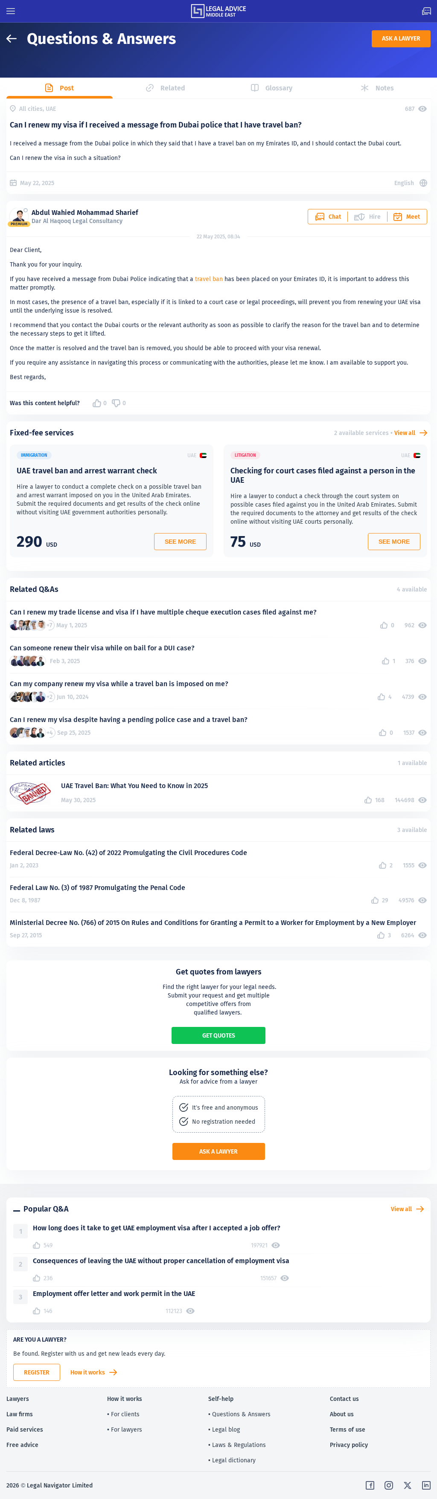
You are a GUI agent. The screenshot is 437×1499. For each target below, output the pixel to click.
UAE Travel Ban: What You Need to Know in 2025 (134, 786)
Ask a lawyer (401, 38)
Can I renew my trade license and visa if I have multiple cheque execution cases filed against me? (163, 612)
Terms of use (347, 1429)
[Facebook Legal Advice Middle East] (370, 1485)
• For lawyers (124, 1429)
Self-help (220, 1399)
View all (404, 433)
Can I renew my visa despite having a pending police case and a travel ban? (129, 720)
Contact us (344, 1399)
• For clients (123, 1414)
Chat (335, 216)
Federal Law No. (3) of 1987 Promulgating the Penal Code (97, 888)
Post (67, 88)
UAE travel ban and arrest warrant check (87, 470)
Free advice (22, 1445)
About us (342, 1414)
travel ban (209, 279)
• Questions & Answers (239, 1414)
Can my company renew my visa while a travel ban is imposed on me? (119, 684)
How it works (87, 1372)
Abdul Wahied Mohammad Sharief (85, 213)
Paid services (24, 1429)
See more (180, 541)
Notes (385, 88)
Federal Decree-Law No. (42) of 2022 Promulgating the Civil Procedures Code (128, 853)
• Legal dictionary (232, 1460)
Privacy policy (349, 1445)
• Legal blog (224, 1429)
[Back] (16, 38)
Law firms (19, 1414)
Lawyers (17, 1399)
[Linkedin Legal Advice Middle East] (426, 1485)
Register (37, 1372)
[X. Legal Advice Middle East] (407, 1485)
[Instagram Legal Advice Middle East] (389, 1485)
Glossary (278, 88)
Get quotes (218, 1035)
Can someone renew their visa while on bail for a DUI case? (102, 648)
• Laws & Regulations (237, 1445)
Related (172, 88)
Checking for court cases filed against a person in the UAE (322, 475)
